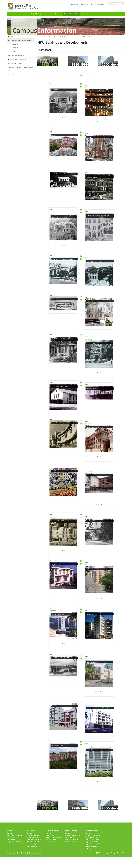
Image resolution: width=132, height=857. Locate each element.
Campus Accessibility (15, 63)
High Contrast (85, 4)
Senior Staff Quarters (33, 839)
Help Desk (101, 4)
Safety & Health (12, 837)
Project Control (50, 842)
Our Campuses (69, 837)
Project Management (38, 14)
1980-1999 (15, 48)
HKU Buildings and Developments (20, 40)
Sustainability (11, 839)
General (12, 14)
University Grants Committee (74, 835)
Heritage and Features (16, 55)
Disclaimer (85, 853)
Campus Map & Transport (17, 59)
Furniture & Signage (33, 844)
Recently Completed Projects (54, 837)
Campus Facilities (70, 842)
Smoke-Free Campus (15, 71)
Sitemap (112, 853)
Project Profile (50, 835)
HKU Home (73, 4)
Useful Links (13, 75)
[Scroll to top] (128, 854)
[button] (123, 4)
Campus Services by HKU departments (21, 67)
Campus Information (71, 14)
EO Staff (85, 14)
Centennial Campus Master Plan (75, 839)
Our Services (23, 14)
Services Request (32, 846)
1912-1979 (15, 44)
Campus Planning (54, 14)
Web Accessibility (102, 853)
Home (39, 37)
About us (10, 833)
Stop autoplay (53, 85)
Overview (12, 36)
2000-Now (15, 52)
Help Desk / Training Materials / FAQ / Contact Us (22, 842)
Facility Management (33, 837)
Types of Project (51, 839)
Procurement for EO (33, 842)
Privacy (93, 853)
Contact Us (120, 853)
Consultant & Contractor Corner (16, 835)
